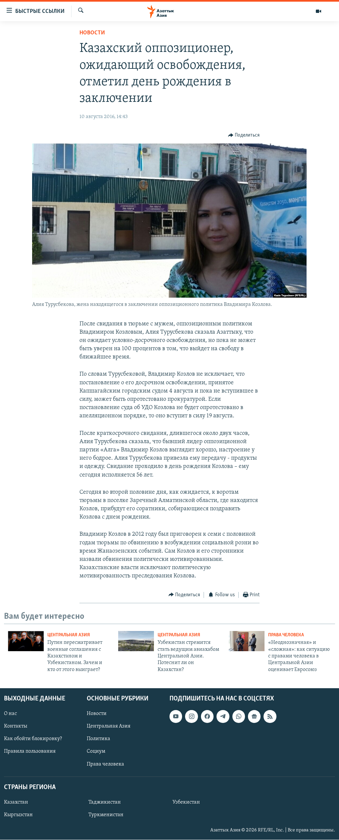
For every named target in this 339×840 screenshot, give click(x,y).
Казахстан (16, 802)
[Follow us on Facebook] (207, 716)
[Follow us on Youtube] (176, 716)
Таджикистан (104, 802)
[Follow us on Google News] (254, 716)
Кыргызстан (18, 815)
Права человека (286, 635)
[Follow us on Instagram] (191, 716)
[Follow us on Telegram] (223, 716)
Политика (98, 739)
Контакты (15, 726)
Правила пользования (30, 751)
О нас (10, 713)
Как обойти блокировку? (33, 739)
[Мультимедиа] (318, 11)
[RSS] (270, 716)
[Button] (244, 135)
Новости (92, 33)
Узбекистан (186, 802)
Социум (96, 751)
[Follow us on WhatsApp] (238, 716)
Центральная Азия (68, 635)
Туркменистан (105, 815)
